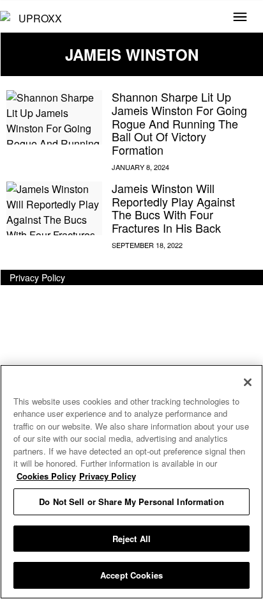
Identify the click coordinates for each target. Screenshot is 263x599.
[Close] (248, 382)
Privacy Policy (37, 277)
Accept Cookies (131, 575)
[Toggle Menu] (240, 18)
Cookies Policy (46, 476)
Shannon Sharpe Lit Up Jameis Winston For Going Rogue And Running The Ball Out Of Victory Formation (179, 123)
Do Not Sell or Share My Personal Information (131, 501)
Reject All (131, 539)
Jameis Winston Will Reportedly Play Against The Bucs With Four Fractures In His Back (173, 208)
